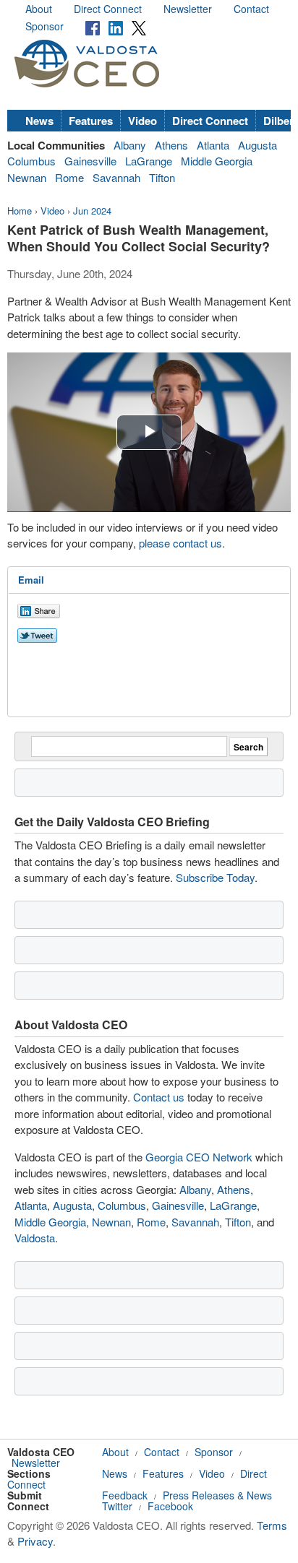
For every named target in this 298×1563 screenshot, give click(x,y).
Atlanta (213, 144)
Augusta (257, 144)
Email (31, 579)
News (39, 121)
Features (91, 121)
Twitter (117, 1506)
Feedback (125, 1495)
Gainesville (90, 160)
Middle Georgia (216, 160)
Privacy (35, 1541)
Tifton (162, 177)
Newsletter (187, 8)
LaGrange (148, 160)
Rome (69, 177)
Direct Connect (108, 8)
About (38, 8)
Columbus (31, 160)
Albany (130, 144)
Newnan (26, 177)
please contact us (180, 542)
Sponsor (44, 26)
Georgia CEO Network (198, 1156)
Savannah (116, 177)
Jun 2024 (92, 210)
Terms (272, 1525)
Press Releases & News (217, 1495)
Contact (251, 8)
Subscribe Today (215, 877)
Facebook (170, 1506)
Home (19, 210)
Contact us (158, 1096)
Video (142, 121)
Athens (171, 144)
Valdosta (34, 1237)
